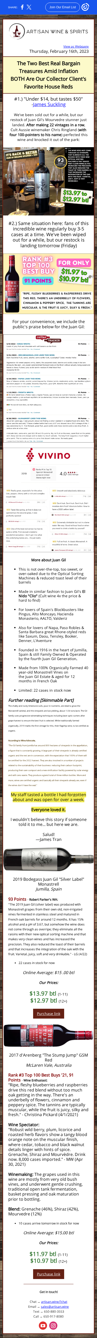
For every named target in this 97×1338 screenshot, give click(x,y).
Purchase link (48, 1013)
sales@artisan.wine (55, 1306)
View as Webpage (76, 46)
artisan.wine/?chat (54, 1301)
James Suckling (49, 104)
